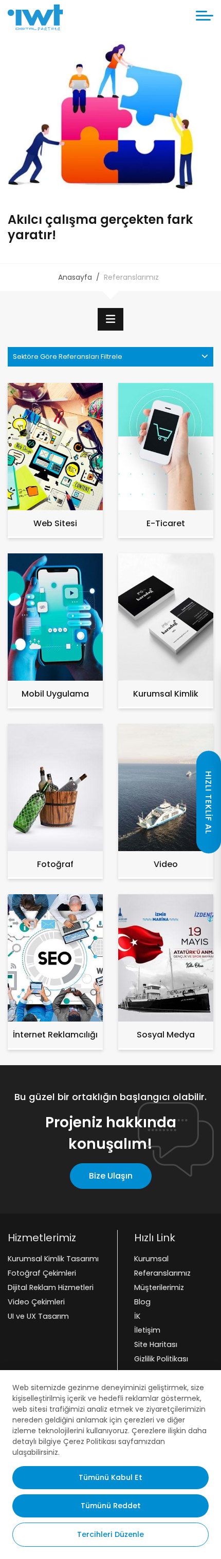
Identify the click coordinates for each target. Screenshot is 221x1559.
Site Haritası (155, 1344)
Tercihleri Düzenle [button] (110, 1534)
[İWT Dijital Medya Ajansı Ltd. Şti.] (35, 17)
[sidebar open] (110, 319)
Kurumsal (151, 1259)
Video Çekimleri (36, 1302)
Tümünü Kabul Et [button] (110, 1477)
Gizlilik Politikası (161, 1359)
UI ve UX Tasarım (38, 1316)
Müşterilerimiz (159, 1287)
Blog (142, 1302)
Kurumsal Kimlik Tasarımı (53, 1259)
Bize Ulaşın (111, 1176)
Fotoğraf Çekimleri (42, 1273)
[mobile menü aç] (204, 16)
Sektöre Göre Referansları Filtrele (67, 356)
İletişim (147, 1330)
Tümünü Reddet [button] (111, 1505)
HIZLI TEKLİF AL (208, 802)
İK (137, 1316)
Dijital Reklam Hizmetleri (51, 1287)
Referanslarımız (162, 1273)
